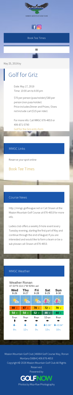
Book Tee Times (36, 38)
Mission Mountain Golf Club (36, 11)
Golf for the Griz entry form (28, 129)
